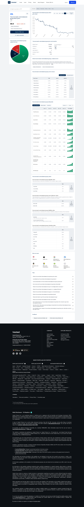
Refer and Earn (50, 345)
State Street (64, 378)
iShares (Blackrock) (56, 378)
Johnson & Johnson (17, 369)
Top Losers (32, 391)
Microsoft (19, 366)
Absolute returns (62, 75)
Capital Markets (21, 384)
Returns (38, 8)
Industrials (26, 385)
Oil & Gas (64, 380)
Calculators (15, 397)
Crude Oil (34, 375)
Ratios (46, 8)
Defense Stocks (61, 389)
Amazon (34, 366)
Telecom (14, 384)
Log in (66, 2)
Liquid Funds (58, 375)
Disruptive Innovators (29, 387)
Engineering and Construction (19, 382)
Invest (20, 2)
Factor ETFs (65, 376)
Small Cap (41, 380)
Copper (48, 375)
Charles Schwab (20, 380)
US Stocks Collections (65, 337)
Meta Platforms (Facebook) (48, 366)
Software (37, 382)
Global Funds (63, 338)
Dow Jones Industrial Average (38, 378)
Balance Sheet (43, 105)
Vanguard (48, 378)
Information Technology (18, 385)
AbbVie (14, 371)
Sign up (72, 2)
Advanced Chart (71, 13)
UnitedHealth (27, 367)
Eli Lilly (17, 367)
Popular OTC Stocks (62, 391)
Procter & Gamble (33, 369)
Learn (25, 2)
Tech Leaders (40, 389)
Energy (45, 385)
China (29, 375)
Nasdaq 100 (20, 378)
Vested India (49, 338)
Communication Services (40, 387)
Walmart (33, 367)
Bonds (64, 375)
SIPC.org (29, 429)
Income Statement (36, 105)
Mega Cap (58, 380)
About (34, 2)
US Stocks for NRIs (65, 334)
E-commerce (65, 387)
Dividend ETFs (40, 376)
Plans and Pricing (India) (52, 339)
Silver (38, 375)
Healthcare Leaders (24, 391)
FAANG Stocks (39, 391)
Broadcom (55, 367)
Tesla (14, 367)
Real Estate (15, 376)
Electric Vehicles (57, 387)
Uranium (43, 375)
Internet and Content (62, 382)
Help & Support (41, 2)
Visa (22, 367)
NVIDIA (38, 366)
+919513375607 (26, 345)
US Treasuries (22, 376)
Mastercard (25, 369)
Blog (48, 341)
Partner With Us (49, 2)
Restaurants (53, 382)
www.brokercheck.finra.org (19, 429)
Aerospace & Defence (45, 382)
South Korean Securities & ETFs (19, 375)
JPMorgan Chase (40, 367)
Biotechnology (30, 382)
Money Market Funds (31, 376)
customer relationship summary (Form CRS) (28, 424)
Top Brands (28, 380)
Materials (59, 384)
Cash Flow (49, 105)
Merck (61, 369)
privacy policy (37, 501)
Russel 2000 (27, 378)
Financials (42, 8)
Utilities (54, 384)
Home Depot (45, 369)
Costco (65, 369)
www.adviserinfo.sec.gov (54, 423)
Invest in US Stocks (65, 335)
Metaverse (50, 387)
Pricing (29, 2)
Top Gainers (28, 384)
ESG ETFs (59, 376)
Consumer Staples (52, 385)
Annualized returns (70, 75)
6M (62, 13)
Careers (48, 346)
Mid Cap (47, 380)
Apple (14, 366)
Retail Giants (47, 389)
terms (31, 501)
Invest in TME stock (19, 32)
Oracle (39, 369)
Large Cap (52, 380)
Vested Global (50, 334)
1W (57, 13)
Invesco (14, 380)
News (50, 8)
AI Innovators (39, 385)
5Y (67, 13)
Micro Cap (35, 380)
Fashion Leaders (24, 389)
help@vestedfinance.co (18, 345)
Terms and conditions (23, 397)
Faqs (53, 8)
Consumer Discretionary (18, 387)
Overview (34, 8)
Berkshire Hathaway (59, 366)
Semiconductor (40, 384)
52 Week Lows (32, 389)
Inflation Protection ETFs (50, 376)
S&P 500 (14, 378)
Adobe (56, 369)
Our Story (49, 343)
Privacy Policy (33, 397)
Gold (53, 375)
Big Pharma (54, 389)
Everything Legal (41, 397)
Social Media (60, 385)
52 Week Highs (16, 389)
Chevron (52, 369)
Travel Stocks (15, 391)
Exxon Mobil (48, 367)
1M (59, 13)
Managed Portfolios (65, 339)
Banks (34, 384)
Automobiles (48, 384)
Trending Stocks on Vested (50, 391)
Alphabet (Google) (26, 366)
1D (54, 13)
